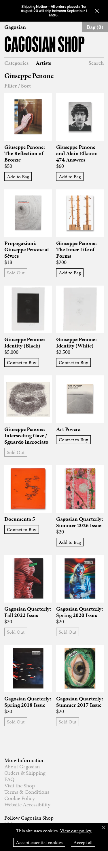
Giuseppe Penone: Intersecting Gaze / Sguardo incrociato (26, 435)
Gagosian (15, 27)
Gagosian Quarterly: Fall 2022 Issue (27, 612)
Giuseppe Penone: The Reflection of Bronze (24, 153)
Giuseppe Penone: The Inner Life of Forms (76, 249)
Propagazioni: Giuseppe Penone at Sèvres (26, 249)
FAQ (9, 779)
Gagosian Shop (44, 45)
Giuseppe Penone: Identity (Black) (24, 342)
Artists (43, 63)
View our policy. (76, 830)
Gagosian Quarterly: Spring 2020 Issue (79, 612)
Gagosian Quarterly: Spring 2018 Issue (27, 702)
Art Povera (68, 429)
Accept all (82, 842)
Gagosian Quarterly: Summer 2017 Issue (79, 702)
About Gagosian (22, 766)
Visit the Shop (19, 785)
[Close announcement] (96, 11)
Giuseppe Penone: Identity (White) (76, 342)
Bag (95, 27)
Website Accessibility (27, 804)
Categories (16, 63)
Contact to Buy (21, 362)
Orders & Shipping (25, 773)
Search (96, 63)
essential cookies (39, 842)
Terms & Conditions (26, 792)
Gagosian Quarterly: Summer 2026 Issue (79, 522)
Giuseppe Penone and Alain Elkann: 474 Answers (77, 153)
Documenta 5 (19, 519)
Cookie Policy (19, 798)
